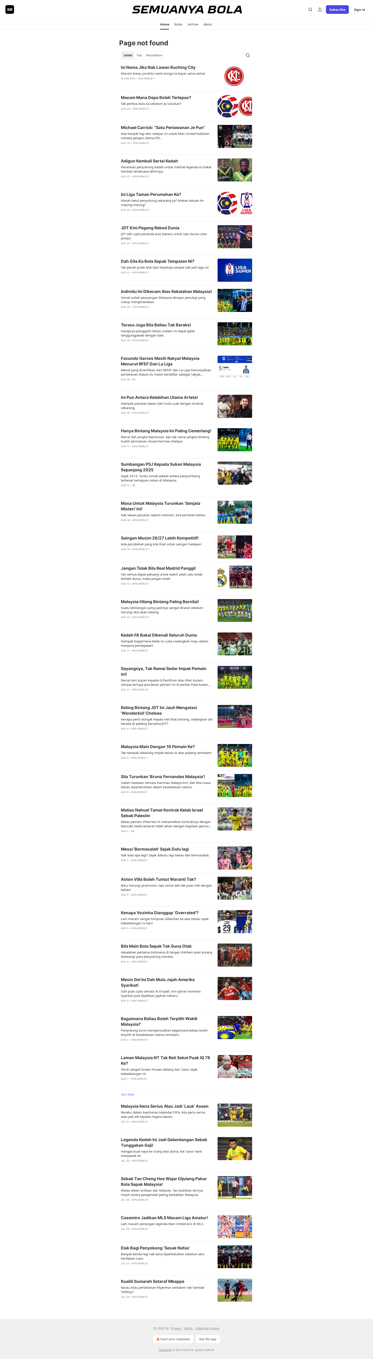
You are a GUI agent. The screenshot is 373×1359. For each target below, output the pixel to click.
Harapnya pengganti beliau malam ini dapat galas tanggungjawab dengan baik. (158, 333)
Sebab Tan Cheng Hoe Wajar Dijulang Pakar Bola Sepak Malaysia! (164, 1181)
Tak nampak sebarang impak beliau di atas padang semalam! (166, 752)
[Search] (310, 9)
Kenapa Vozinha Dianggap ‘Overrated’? (160, 912)
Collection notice (207, 1328)
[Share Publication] (320, 9)
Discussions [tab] (154, 55)
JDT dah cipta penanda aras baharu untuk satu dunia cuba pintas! (164, 236)
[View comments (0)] (152, 84)
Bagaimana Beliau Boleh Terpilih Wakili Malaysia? (159, 1021)
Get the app (208, 1339)
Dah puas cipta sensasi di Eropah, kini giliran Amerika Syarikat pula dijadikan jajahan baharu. (161, 993)
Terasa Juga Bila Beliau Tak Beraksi (156, 324)
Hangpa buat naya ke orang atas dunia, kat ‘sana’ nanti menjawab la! (161, 1153)
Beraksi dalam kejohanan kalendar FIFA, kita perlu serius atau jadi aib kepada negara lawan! (163, 1114)
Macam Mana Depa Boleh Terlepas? (156, 97)
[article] (186, 76)
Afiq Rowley (146, 78)
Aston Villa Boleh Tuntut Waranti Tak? (158, 879)
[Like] (123, 84)
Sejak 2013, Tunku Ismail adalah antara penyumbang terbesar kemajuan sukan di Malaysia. (160, 478)
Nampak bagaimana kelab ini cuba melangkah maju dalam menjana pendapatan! (164, 643)
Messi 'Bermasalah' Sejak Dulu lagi (155, 849)
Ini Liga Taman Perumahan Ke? (151, 194)
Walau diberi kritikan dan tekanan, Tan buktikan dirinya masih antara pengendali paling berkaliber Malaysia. (162, 1192)
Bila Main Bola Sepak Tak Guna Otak (156, 946)
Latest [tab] (127, 55)
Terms (188, 1328)
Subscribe (337, 9)
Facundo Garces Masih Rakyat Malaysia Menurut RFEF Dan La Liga (160, 361)
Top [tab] (139, 55)
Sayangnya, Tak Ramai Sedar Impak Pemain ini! (163, 671)
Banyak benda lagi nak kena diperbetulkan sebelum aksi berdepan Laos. (162, 1256)
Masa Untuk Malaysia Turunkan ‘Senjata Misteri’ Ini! (160, 506)
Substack (165, 1350)
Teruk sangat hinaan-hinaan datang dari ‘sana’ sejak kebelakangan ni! (159, 1071)
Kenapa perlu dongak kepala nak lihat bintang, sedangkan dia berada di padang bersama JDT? (166, 721)
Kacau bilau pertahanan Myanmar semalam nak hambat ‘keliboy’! (162, 1289)
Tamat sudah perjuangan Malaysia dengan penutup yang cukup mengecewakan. (163, 299)
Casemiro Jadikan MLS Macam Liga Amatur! (164, 1217)
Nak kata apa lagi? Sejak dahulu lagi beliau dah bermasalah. (165, 855)
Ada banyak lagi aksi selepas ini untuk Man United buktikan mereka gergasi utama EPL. (165, 135)
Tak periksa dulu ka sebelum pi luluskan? (151, 103)
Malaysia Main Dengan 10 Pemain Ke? (158, 746)
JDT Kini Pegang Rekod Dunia (150, 227)
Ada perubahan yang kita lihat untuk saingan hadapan (161, 544)
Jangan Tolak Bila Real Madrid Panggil (158, 568)
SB (133, 379)
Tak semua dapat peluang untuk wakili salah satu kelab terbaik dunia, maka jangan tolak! (161, 576)
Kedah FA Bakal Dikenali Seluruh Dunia (159, 635)
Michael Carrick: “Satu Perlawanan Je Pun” (163, 127)
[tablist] (143, 55)
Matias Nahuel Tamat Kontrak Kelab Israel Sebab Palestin (162, 813)
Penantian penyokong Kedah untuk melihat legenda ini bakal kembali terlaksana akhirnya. (166, 169)
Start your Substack (175, 1339)
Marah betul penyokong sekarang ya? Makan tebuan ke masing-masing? (162, 202)
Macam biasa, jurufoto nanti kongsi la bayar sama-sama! (163, 73)
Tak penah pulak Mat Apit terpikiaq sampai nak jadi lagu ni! (165, 267)
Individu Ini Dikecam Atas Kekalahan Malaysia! (166, 291)
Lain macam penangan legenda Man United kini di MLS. (162, 1224)
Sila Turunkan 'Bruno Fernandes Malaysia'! (163, 776)
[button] (165, 24)
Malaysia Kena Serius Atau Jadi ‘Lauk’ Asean (165, 1106)
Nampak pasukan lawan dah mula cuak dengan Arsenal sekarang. (162, 405)
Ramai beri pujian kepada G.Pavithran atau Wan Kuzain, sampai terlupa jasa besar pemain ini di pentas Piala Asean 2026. (164, 682)
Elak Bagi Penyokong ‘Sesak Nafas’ (155, 1248)
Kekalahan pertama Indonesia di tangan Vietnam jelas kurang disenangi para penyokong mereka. (166, 954)
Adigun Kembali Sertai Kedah (149, 161)
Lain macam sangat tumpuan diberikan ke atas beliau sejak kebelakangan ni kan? (165, 921)
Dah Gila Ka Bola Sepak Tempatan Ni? (157, 261)
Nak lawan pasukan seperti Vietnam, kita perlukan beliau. (163, 515)
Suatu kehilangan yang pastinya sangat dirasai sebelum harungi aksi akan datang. (162, 610)
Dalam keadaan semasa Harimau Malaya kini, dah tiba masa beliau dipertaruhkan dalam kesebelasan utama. (165, 784)
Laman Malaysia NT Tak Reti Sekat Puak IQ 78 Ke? (165, 1060)
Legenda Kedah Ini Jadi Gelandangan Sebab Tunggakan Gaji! (164, 1142)
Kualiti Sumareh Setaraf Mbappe (152, 1281)
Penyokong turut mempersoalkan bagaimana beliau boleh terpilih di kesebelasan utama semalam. (164, 1032)
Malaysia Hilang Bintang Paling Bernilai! (160, 601)
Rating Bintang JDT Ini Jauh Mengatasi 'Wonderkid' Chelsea (159, 710)
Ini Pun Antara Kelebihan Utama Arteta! (159, 397)
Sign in (359, 9)
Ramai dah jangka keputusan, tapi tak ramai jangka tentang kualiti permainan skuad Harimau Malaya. (165, 439)
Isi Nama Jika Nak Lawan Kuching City (158, 67)
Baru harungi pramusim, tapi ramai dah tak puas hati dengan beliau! (166, 887)
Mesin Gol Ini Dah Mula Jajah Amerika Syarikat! (158, 982)
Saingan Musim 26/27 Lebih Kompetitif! (160, 538)
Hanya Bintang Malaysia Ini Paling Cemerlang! (166, 430)
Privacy (176, 1328)
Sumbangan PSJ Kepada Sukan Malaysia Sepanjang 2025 (161, 467)
